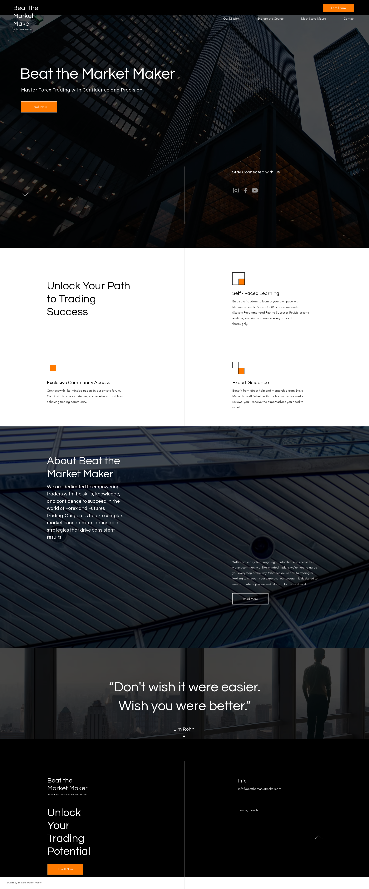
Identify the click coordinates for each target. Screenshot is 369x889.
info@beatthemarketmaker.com (259, 789)
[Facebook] (245, 190)
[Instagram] (236, 190)
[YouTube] (254, 190)
